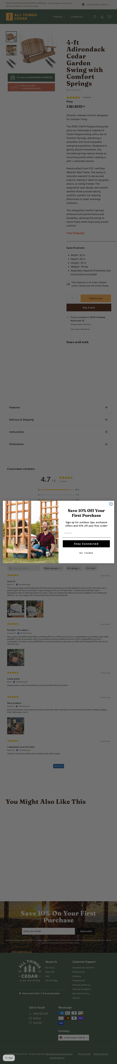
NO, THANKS (86, 553)
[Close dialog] (111, 504)
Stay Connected (86, 543)
